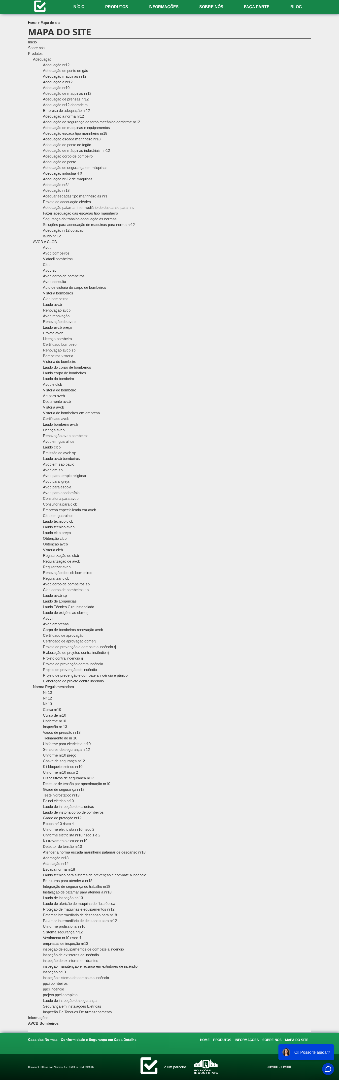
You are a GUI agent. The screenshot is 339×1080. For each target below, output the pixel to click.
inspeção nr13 (54, 972)
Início (78, 7)
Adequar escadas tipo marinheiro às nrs (75, 196)
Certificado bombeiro (59, 344)
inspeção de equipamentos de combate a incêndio (83, 949)
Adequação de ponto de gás (65, 70)
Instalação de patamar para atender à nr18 (77, 892)
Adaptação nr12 (55, 863)
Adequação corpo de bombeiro (68, 156)
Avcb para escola (57, 487)
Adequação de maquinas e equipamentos (76, 128)
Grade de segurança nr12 (63, 789)
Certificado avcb (56, 418)
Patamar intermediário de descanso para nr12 (80, 921)
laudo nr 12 (52, 236)
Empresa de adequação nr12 (66, 110)
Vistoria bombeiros (58, 293)
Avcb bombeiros (56, 253)
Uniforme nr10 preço (59, 755)
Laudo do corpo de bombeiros (67, 367)
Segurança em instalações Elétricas (72, 1006)
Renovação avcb (56, 310)
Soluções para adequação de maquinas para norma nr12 (89, 224)
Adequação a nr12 (57, 82)
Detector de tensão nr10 (62, 846)
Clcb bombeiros (55, 299)
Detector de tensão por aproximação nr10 (76, 784)
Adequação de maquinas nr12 (67, 93)
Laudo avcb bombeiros (61, 458)
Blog (296, 7)
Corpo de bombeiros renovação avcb (73, 630)
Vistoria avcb (53, 407)
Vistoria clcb (53, 550)
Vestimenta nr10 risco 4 (62, 938)
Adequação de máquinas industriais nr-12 (76, 150)
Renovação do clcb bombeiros (67, 573)
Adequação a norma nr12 (63, 116)
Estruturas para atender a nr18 (67, 881)
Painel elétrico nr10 (58, 801)
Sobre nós (211, 7)
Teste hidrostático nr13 (61, 795)
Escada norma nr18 (59, 869)
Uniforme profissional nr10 (64, 926)
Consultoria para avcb (60, 498)
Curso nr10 (52, 709)
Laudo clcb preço (57, 533)
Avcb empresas (56, 624)
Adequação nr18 (56, 190)
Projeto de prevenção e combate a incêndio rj (79, 647)
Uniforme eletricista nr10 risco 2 (68, 829)
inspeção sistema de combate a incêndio (76, 978)
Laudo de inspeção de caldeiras (68, 806)
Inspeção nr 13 (55, 727)
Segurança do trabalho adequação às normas (80, 219)
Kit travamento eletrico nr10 (65, 841)
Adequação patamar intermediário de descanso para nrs (88, 207)
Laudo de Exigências (60, 601)
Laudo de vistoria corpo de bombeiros (73, 812)
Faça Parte (257, 7)
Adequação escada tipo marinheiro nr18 (75, 133)
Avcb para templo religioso (64, 476)
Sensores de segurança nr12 (66, 749)
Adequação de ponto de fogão (67, 145)
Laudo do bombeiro (58, 379)
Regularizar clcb (56, 578)
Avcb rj (48, 618)
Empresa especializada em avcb (69, 510)
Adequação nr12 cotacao (63, 230)
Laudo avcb (52, 304)
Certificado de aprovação (63, 635)
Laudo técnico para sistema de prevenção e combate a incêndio (94, 875)
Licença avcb (54, 430)
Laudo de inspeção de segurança (70, 1000)
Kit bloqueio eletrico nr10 (62, 766)
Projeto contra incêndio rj (63, 658)
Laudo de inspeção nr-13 (63, 898)
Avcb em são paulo (58, 464)
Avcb (47, 247)
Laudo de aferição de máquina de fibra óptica (79, 903)
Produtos (116, 7)
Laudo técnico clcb (58, 521)
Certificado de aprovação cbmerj (69, 641)
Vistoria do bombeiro (59, 361)
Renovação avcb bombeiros (66, 436)
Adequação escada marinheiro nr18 (72, 139)
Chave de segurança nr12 (64, 761)
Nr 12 (47, 698)
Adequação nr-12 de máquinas (68, 179)
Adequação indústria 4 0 (62, 173)
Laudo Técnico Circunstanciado (68, 607)
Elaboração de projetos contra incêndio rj (76, 652)
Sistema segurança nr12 (63, 932)
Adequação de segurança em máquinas (75, 167)
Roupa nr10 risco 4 (58, 824)
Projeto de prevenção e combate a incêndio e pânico (85, 675)
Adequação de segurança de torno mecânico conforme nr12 (91, 122)
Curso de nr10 (54, 715)
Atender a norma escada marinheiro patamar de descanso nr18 (94, 852)
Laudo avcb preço (57, 327)
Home (205, 1040)
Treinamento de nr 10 (60, 738)
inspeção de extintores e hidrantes (70, 960)
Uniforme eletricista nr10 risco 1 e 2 (71, 835)
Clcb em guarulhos (58, 515)
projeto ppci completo (60, 995)
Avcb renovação (56, 316)
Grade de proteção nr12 (62, 818)
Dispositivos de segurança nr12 (68, 778)
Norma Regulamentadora (53, 687)
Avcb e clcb (52, 384)
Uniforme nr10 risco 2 (60, 772)
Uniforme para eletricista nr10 (67, 744)
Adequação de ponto (59, 162)
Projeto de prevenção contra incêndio (73, 664)
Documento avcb (57, 401)
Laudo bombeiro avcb (60, 424)
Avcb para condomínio (61, 493)
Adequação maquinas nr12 (64, 76)
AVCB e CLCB (45, 242)
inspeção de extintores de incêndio (71, 955)
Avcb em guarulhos (58, 441)
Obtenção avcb (55, 544)
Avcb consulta (54, 282)
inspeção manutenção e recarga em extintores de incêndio (90, 966)
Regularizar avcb (56, 567)
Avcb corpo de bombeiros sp (66, 584)
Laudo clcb (52, 447)
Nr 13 (47, 704)
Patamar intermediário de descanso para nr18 (80, 915)
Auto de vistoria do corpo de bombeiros (74, 287)
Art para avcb (54, 396)
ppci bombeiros (55, 983)
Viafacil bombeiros (58, 259)
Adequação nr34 (56, 185)
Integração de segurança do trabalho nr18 (76, 886)
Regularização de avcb (61, 561)
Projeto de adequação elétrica (67, 202)
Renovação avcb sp (59, 350)
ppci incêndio (53, 989)
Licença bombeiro (57, 339)
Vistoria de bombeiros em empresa (71, 413)
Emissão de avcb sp (59, 453)
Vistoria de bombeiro (59, 390)
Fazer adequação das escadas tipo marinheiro (80, 213)
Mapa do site (296, 1040)
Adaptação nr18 (55, 858)
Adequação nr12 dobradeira (65, 105)
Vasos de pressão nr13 (61, 732)
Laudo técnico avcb (58, 527)
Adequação (42, 59)
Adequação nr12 (56, 65)
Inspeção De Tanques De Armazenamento (77, 1012)
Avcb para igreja (56, 481)
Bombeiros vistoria (58, 356)
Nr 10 (47, 692)
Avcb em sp (53, 470)
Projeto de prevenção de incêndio (70, 669)
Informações (164, 7)
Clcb (46, 264)
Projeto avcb (53, 333)
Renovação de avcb (59, 321)
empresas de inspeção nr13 (65, 943)
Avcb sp (49, 270)
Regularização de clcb (61, 555)
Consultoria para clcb (60, 504)
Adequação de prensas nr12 (66, 99)
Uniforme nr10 (54, 721)
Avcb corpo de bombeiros (64, 276)
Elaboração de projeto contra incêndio (73, 681)
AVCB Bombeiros (43, 1023)
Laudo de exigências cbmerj (65, 612)
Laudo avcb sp (55, 595)
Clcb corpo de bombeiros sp (66, 590)
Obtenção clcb (55, 538)
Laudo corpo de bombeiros (64, 373)
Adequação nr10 (56, 88)
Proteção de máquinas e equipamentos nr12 (78, 909)
